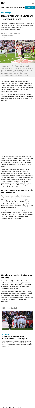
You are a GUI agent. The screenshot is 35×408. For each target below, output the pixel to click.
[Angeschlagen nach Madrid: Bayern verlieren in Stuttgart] (17, 321)
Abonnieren (30, 7)
